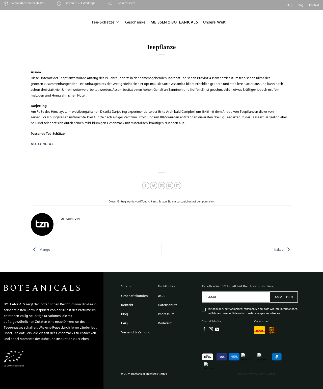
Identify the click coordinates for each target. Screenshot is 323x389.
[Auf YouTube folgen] (217, 329)
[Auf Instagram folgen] (211, 329)
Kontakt (314, 5)
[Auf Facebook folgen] (204, 329)
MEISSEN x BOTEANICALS (174, 22)
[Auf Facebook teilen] (145, 185)
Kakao (279, 249)
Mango (44, 249)
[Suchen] (292, 22)
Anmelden (284, 297)
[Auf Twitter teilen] (153, 185)
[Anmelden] (305, 22)
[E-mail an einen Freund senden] (161, 185)
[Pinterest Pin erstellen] (169, 185)
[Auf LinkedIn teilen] (177, 185)
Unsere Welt (214, 22)
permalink (208, 201)
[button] (317, 22)
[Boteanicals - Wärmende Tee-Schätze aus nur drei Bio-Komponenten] (36, 22)
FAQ (289, 5)
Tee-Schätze (103, 22)
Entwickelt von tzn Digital (255, 373)
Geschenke (135, 22)
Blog (301, 5)
